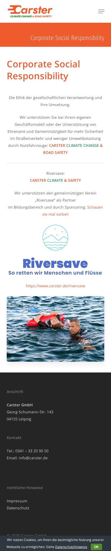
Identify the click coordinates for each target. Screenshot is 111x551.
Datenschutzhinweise (71, 547)
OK (96, 547)
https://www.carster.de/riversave (55, 285)
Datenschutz (18, 507)
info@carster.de (33, 457)
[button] (101, 11)
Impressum (17, 500)
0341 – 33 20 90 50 (31, 450)
